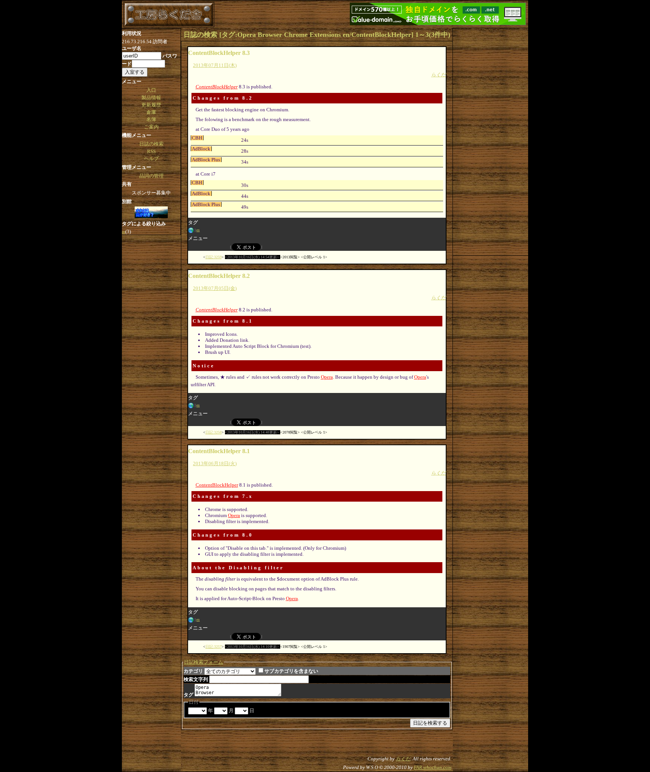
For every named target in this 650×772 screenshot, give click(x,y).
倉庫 (151, 112)
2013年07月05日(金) (215, 288)
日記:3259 (213, 257)
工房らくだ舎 (169, 14)
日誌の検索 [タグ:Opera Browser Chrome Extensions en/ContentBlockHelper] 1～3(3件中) (317, 34)
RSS (151, 151)
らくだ (438, 74)
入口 (151, 90)
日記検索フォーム (203, 662)
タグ (188, 695)
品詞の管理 (151, 176)
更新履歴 (151, 105)
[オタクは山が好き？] (151, 212)
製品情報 (151, 97)
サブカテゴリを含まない (291, 671)
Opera (327, 377)
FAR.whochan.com (432, 767)
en (198, 230)
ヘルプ (151, 158)
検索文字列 (196, 679)
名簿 (151, 119)
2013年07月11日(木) (215, 65)
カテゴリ (193, 671)
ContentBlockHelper (217, 86)
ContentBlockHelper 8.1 (219, 451)
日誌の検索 (151, 144)
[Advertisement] (490, 141)
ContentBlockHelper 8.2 (219, 276)
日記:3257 (213, 647)
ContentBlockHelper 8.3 (219, 53)
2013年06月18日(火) (215, 463)
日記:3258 (213, 432)
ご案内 (151, 127)
